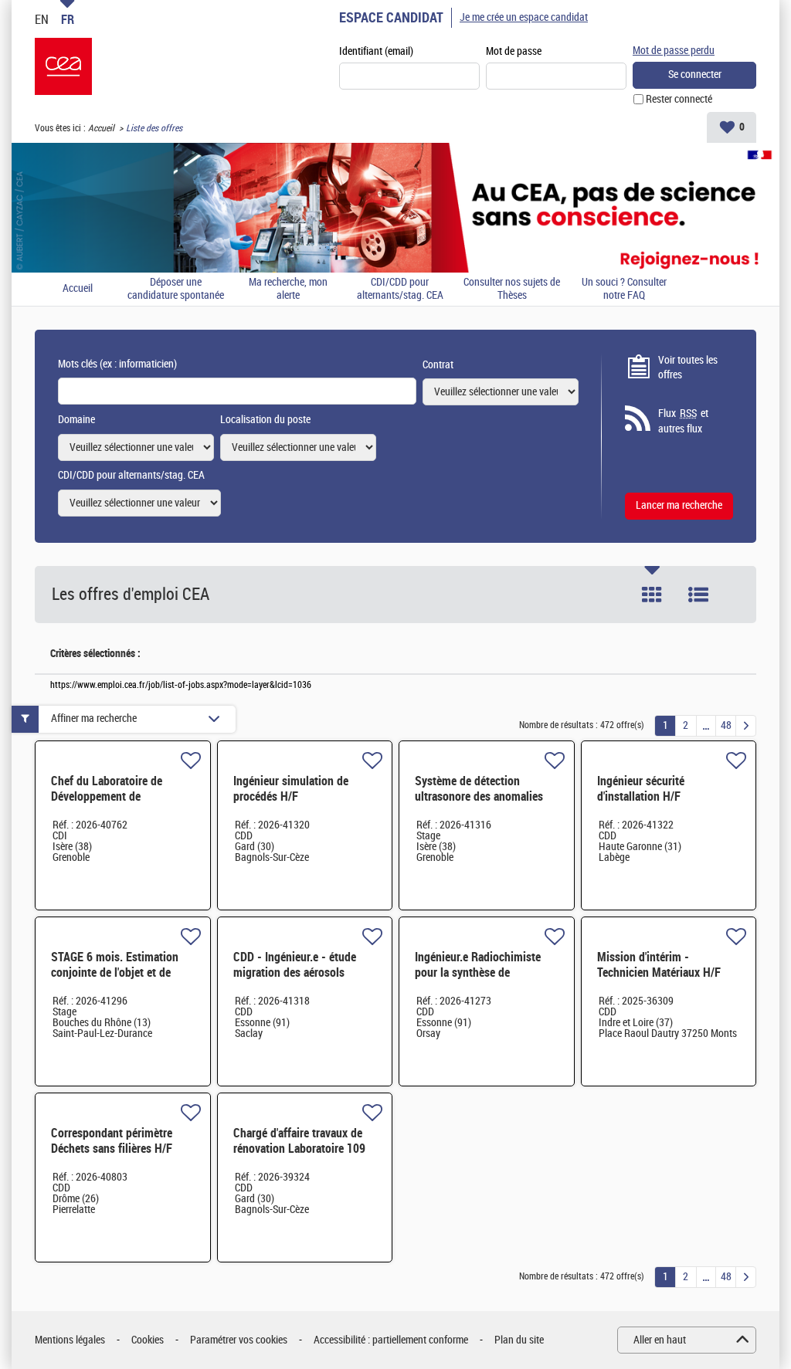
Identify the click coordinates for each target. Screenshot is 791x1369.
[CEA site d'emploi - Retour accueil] (63, 66)
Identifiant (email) (376, 51)
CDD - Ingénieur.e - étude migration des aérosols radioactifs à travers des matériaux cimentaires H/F (297, 980)
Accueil (101, 128)
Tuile (652, 594)
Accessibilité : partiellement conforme (391, 1340)
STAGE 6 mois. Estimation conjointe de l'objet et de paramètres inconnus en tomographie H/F (114, 980)
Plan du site (519, 1340)
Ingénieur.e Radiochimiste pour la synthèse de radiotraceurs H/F (478, 972)
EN (42, 19)
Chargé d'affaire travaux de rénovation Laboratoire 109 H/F (299, 1148)
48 (726, 725)
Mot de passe (513, 51)
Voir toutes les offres (688, 368)
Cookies (147, 1340)
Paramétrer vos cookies (238, 1340)
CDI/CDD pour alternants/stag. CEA (400, 289)
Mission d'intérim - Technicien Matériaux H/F (659, 965)
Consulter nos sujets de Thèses (511, 289)
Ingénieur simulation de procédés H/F (290, 789)
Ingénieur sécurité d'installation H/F (640, 789)
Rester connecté (679, 99)
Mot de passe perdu (674, 50)
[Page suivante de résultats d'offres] (745, 726)
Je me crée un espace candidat (524, 17)
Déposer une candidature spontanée (175, 289)
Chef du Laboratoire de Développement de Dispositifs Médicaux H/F (112, 796)
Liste (698, 594)
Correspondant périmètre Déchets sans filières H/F (111, 1141)
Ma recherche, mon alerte (288, 289)
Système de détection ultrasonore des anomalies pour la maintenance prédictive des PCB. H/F (479, 804)
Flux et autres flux (683, 421)
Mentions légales (70, 1340)
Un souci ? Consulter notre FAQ (624, 289)
